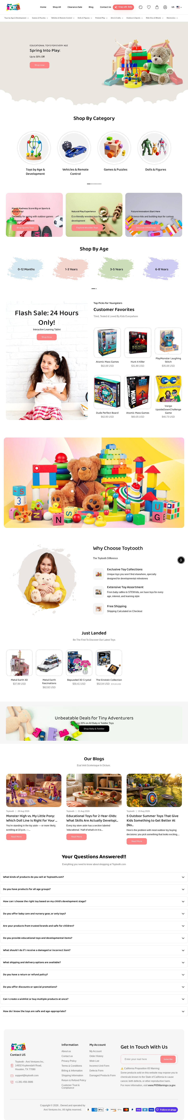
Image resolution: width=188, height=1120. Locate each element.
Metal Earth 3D (19, 680)
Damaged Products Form (102, 1075)
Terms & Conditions (72, 1066)
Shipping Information (72, 1075)
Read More (16, 837)
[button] (93, 288)
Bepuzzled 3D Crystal (79, 680)
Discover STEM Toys (146, 227)
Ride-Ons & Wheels (153, 18)
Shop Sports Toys (25, 227)
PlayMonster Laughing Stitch (168, 360)
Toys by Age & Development (15, 18)
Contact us (67, 1056)
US (173, 7)
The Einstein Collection (109, 680)
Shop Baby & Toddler (94, 729)
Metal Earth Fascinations (49, 681)
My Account (95, 1051)
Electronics (171, 18)
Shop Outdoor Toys (48, 68)
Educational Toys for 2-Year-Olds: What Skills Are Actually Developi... (92, 818)
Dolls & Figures (84, 18)
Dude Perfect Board (107, 413)
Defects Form (96, 1070)
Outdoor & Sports (133, 18)
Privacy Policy (69, 1061)
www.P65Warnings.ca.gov (161, 1085)
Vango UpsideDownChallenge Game (168, 409)
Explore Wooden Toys (87, 227)
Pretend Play (100, 18)
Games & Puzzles (39, 18)
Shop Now (47, 337)
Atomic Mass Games (107, 362)
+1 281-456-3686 (24, 1082)
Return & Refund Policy (74, 1080)
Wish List (94, 1061)
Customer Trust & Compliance (71, 1086)
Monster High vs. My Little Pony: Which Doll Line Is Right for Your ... (31, 818)
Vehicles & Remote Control (61, 18)
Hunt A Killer (138, 362)
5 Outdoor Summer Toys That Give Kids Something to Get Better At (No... (152, 821)
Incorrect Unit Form (99, 1066)
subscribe (168, 1059)
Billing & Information (72, 1070)
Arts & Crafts (116, 18)
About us (66, 1051)
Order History (96, 1056)
